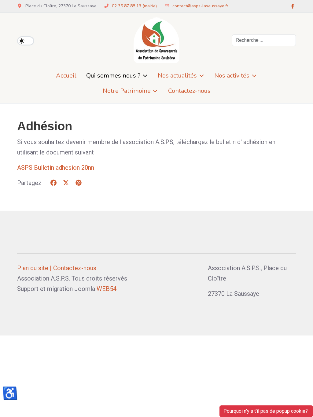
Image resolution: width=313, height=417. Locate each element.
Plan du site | (34, 268)
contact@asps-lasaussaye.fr (200, 6)
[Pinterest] (78, 183)
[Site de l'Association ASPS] (156, 40)
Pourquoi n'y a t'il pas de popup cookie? (266, 411)
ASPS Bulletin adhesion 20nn (55, 167)
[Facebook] (293, 6)
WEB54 (106, 288)
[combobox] (264, 40)
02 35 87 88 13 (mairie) (134, 6)
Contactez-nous (74, 268)
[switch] (25, 40)
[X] (66, 183)
